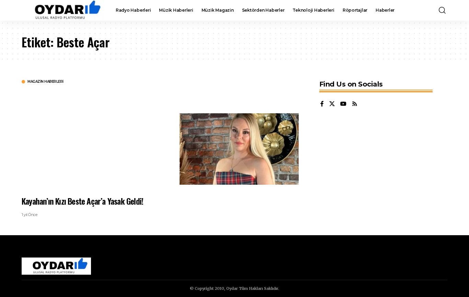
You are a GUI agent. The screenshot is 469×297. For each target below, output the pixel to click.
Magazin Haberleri (45, 81)
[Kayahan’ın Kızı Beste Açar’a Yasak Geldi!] (239, 149)
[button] (442, 10)
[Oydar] (63, 10)
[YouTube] (343, 104)
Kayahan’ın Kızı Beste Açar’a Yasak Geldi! (82, 201)
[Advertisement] (95, 139)
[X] (332, 104)
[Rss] (354, 104)
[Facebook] (322, 104)
